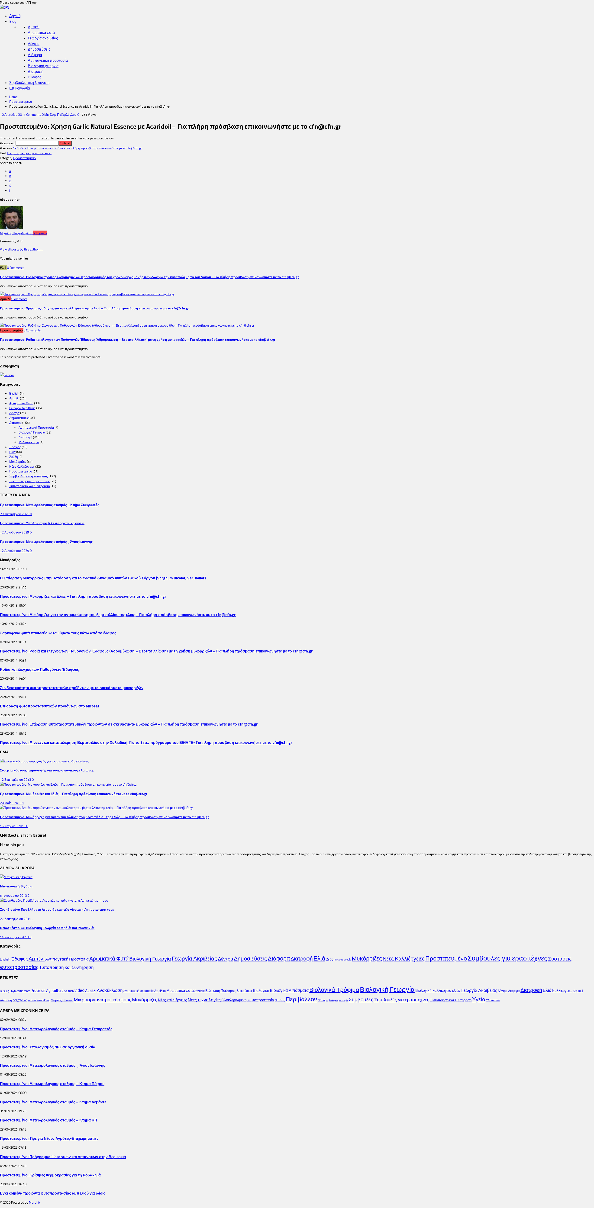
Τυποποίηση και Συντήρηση (29, 485)
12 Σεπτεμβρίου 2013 (16, 779)
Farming (4, 991)
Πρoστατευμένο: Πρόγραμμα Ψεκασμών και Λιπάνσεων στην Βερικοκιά (63, 1157)
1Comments (19, 298)
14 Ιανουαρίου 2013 (14, 937)
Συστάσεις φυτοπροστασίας (29, 481)
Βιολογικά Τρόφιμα (334, 989)
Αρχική (15, 16)
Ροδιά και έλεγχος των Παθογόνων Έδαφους (39, 669)
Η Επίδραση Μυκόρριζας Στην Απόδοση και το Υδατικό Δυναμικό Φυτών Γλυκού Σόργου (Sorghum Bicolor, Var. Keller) (103, 578)
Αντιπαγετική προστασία (48, 60)
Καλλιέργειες (562, 990)
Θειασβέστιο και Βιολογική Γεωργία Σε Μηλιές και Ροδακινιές (47, 927)
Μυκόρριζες (17, 461)
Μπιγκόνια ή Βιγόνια (16, 886)
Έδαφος (34, 77)
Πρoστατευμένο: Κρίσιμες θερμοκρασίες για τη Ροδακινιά (50, 1175)
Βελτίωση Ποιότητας (220, 990)
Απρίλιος (160, 990)
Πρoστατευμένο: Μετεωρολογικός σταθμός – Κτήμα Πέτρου (52, 1083)
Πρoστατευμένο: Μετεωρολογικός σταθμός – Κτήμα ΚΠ (48, 1120)
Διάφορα (35, 55)
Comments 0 (35, 114)
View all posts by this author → (21, 249)
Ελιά (12, 451)
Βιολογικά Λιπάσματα (289, 990)
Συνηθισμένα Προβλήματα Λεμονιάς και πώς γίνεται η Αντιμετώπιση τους (57, 909)
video (79, 990)
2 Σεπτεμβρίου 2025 (15, 513)
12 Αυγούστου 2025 (15, 532)
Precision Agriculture (47, 990)
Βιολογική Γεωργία (32, 432)
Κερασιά (578, 991)
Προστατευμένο (20, 101)
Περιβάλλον (301, 999)
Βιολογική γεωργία (43, 66)
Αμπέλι (33, 27)
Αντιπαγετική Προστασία (36, 427)
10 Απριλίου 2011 (13, 114)
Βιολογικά (261, 990)
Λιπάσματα (35, 1000)
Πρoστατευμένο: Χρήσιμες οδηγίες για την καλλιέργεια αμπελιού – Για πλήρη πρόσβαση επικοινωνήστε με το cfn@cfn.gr (94, 308)
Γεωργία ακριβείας (43, 38)
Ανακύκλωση (110, 990)
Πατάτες (280, 1000)
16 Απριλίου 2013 (13, 825)
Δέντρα (33, 43)
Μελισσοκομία (29, 442)
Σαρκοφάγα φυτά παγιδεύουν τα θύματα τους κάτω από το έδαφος (58, 633)
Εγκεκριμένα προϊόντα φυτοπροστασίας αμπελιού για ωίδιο (53, 1193)
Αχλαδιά (199, 991)
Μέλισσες (67, 1000)
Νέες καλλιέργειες (172, 1000)
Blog (12, 21)
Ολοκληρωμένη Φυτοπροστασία (247, 1000)
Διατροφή (35, 71)
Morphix (34, 1202)
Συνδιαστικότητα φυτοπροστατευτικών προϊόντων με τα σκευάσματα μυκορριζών (71, 688)
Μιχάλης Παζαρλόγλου (60, 114)
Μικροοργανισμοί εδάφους (102, 999)
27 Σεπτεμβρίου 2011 (16, 918)
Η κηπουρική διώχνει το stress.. (29, 153)
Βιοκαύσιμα (244, 990)
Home (13, 96)
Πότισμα (323, 1000)
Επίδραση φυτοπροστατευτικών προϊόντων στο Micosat (49, 706)
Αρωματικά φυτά (41, 32)
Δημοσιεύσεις (39, 49)
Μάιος (46, 1000)
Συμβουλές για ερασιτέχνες (28, 476)
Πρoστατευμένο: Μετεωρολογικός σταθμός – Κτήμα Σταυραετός (49, 504)
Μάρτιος (56, 1000)
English (14, 393)
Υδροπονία (493, 1000)
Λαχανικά (20, 1000)
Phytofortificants (20, 991)
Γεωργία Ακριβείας (22, 407)
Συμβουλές (361, 999)
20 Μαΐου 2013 (11, 802)
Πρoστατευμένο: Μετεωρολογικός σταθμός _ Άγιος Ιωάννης (46, 541)
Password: (8, 143)
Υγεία (478, 999)
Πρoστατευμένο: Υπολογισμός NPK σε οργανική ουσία (42, 522)
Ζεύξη (13, 456)
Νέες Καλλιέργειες (22, 466)
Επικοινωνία (19, 88)
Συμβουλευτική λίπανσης (29, 82)
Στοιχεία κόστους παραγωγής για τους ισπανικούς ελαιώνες (47, 770)
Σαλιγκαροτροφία (338, 1000)
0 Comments (15, 267)
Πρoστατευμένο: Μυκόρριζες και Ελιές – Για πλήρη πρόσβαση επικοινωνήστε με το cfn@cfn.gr (83, 596)
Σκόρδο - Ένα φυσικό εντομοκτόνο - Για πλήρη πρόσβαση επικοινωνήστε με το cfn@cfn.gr (77, 148)
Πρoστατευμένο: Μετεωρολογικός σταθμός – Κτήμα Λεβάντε (53, 1102)
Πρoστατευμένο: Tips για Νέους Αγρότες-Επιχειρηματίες (49, 1138)
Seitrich (69, 991)
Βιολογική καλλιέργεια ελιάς (438, 990)
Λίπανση (6, 1000)
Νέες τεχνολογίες (204, 999)
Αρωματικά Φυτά (21, 403)
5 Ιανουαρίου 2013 (14, 895)
